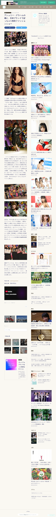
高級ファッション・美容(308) (9, 302)
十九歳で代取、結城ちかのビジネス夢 (41, 228)
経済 (40, 7)
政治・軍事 (31, 7)
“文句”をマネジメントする (36, 493)
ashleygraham (14, 281)
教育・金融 (45, 7)
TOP (19, 7)
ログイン (51, 2)
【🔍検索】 (24, 7)
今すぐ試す (43, 2)
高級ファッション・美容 (8, 12)
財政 (36, 7)
